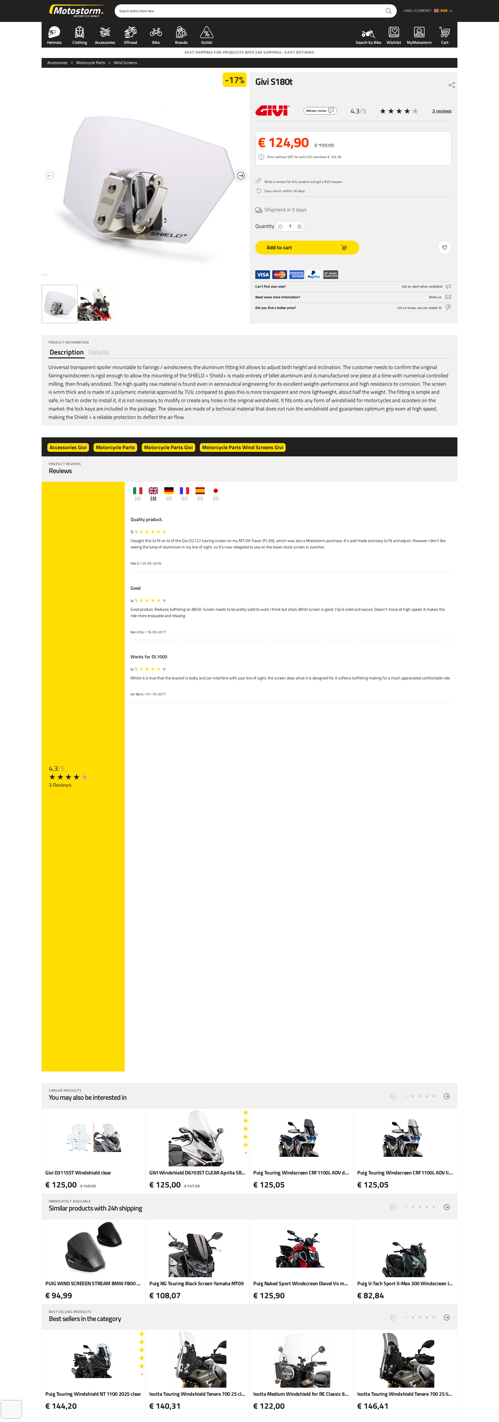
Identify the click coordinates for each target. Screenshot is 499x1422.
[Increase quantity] (299, 226)
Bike (156, 41)
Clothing (79, 41)
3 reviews (442, 110)
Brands (181, 41)
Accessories (105, 41)
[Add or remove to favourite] (445, 247)
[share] (452, 83)
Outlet (206, 41)
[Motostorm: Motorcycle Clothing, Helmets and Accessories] (78, 11)
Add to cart (279, 247)
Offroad (130, 41)
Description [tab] (67, 352)
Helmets (54, 41)
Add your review (316, 110)
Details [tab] (98, 352)
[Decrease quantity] (280, 226)
